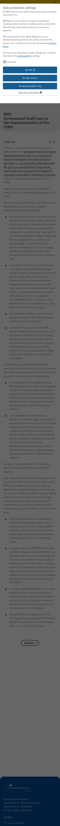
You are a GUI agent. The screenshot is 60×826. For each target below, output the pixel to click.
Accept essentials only (30, 86)
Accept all (30, 70)
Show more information (28, 92)
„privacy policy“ (24, 55)
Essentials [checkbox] (11, 61)
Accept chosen (30, 78)
